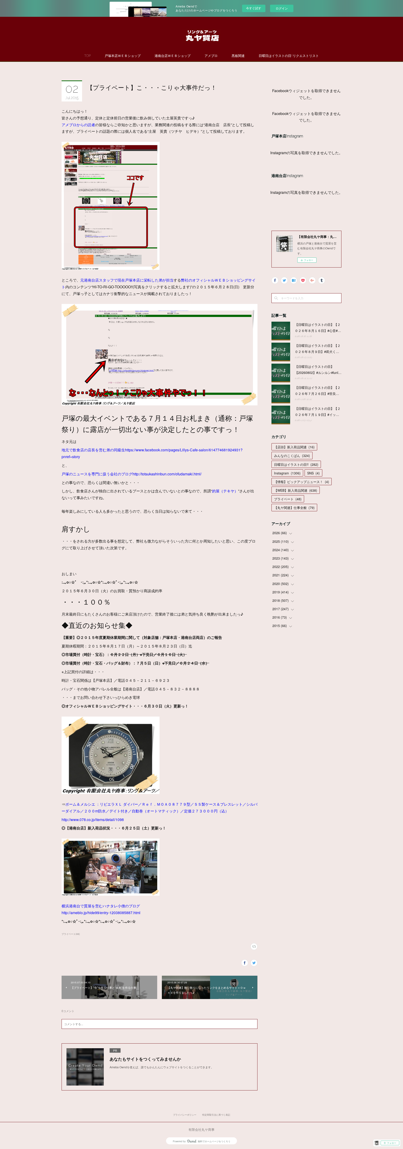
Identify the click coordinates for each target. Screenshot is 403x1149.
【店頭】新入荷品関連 (294, 447)
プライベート (288, 499)
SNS (313, 473)
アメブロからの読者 (78, 124)
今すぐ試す (253, 8)
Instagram (287, 473)
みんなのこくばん (292, 455)
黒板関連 (238, 56)
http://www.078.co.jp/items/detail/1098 (93, 819)
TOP (87, 56)
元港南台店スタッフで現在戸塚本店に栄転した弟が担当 (127, 280)
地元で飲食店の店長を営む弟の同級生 (93, 450)
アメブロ (211, 56)
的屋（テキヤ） (225, 491)
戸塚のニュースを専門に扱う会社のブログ (97, 474)
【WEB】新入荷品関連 (295, 490)
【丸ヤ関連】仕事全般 (294, 507)
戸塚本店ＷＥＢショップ (123, 56)
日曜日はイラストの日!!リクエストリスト (289, 56)
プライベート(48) (71, 934)
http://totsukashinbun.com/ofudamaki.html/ (167, 474)
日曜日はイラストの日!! (296, 464)
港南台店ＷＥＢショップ (173, 56)
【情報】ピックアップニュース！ (301, 481)
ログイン (282, 8)
